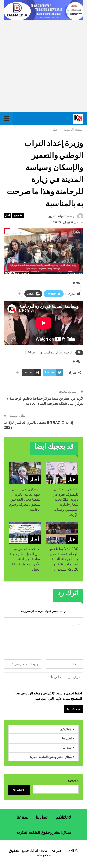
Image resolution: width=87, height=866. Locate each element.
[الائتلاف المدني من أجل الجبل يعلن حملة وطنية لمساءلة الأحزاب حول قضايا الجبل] (25, 533)
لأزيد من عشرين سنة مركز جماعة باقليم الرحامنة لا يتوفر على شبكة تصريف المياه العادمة (45, 401)
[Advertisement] (43, 66)
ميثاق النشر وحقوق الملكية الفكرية (51, 757)
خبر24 (31, 352)
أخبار (7, 215)
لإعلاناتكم (66, 729)
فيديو (16, 215)
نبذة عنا (67, 747)
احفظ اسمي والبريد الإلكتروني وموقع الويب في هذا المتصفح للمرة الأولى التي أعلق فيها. (48, 695)
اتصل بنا (67, 738)
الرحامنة (68, 352)
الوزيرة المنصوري (49, 352)
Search (73, 781)
